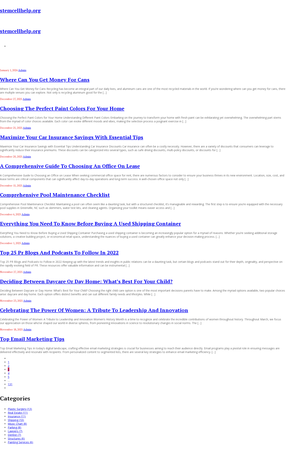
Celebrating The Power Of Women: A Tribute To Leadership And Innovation (94, 310)
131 (10, 384)
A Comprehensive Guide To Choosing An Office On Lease (70, 166)
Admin (22, 70)
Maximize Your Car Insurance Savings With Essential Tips (71, 137)
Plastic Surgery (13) (20, 409)
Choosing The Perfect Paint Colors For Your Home (62, 108)
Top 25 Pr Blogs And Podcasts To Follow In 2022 (59, 252)
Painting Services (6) (20, 442)
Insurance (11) (17, 416)
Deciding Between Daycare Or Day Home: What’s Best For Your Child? (86, 281)
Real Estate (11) (18, 412)
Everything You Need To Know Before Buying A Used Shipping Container (90, 223)
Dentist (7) (14, 435)
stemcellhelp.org (20, 10)
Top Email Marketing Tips (32, 339)
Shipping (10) (16, 420)
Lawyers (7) (15, 431)
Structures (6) (16, 438)
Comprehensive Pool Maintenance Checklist (55, 194)
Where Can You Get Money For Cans (44, 79)
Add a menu (15, 46)
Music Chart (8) (17, 424)
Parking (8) (14, 427)
